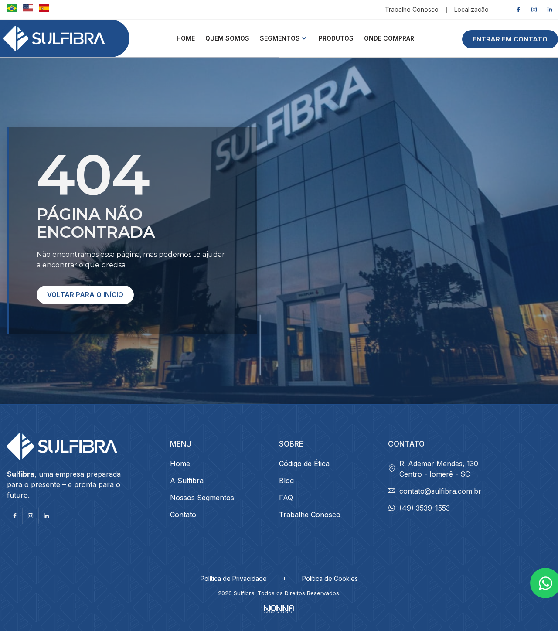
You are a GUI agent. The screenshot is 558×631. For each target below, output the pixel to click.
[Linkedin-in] (549, 9)
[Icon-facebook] (518, 9)
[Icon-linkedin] (46, 516)
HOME (186, 38)
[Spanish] (42, 9)
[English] (27, 9)
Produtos (336, 38)
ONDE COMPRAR (389, 38)
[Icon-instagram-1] (534, 9)
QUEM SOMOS (227, 38)
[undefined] (11, 9)
